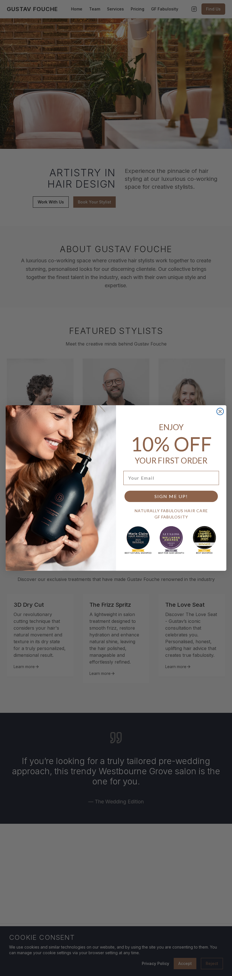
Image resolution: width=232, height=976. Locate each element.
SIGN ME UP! (171, 496)
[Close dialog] (220, 411)
